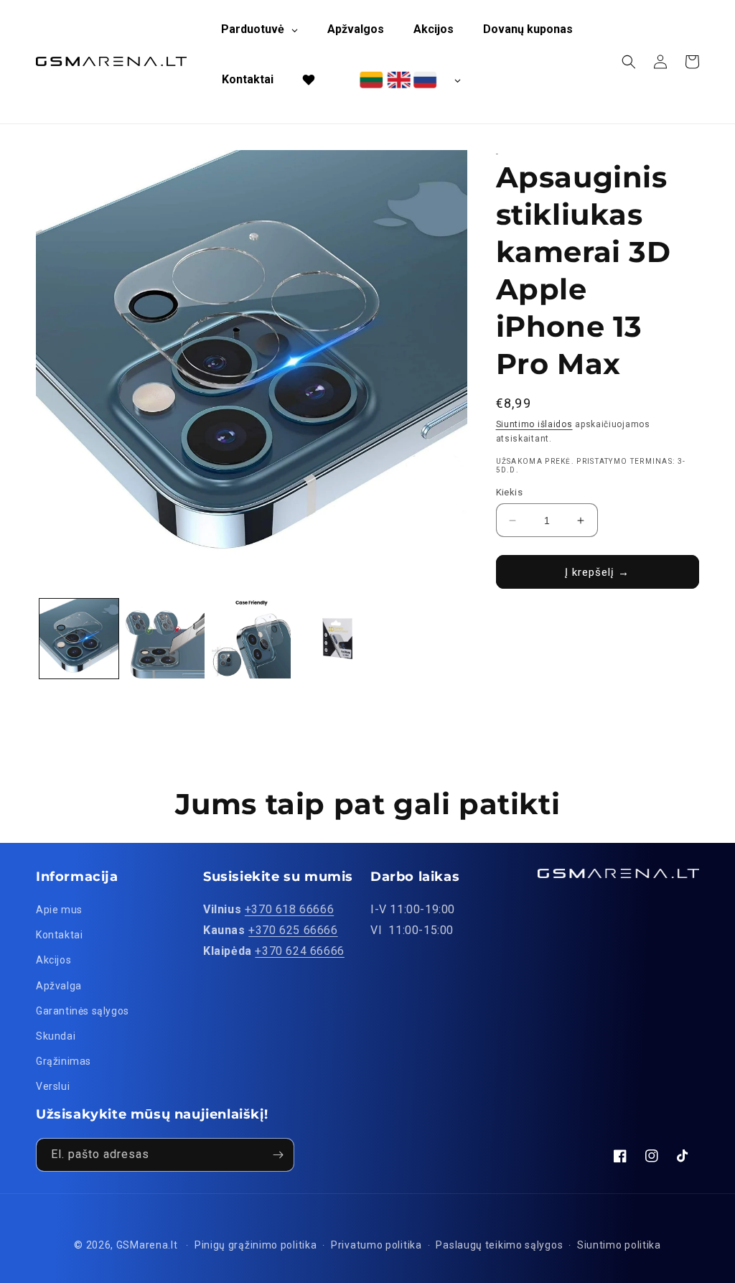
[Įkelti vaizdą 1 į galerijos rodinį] (78, 638)
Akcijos (53, 960)
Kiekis (509, 492)
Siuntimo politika (619, 1245)
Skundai (55, 1036)
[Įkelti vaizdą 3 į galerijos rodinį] (251, 638)
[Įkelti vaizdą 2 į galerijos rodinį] (165, 638)
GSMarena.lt (147, 1245)
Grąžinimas (63, 1061)
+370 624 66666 (299, 951)
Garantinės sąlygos (82, 1011)
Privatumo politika (376, 1245)
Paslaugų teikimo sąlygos (499, 1245)
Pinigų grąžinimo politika (256, 1245)
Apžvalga (59, 986)
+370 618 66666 (289, 909)
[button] (629, 62)
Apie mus (59, 909)
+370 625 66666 (292, 930)
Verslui (53, 1086)
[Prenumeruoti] (278, 1155)
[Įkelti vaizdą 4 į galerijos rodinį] (337, 638)
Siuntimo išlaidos (534, 424)
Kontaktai (59, 935)
